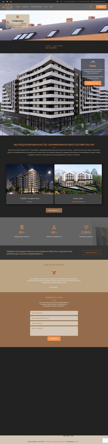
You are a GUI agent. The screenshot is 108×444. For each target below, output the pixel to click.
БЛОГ (51, 6)
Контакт (101, 7)
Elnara (91, 7)
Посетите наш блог (91, 252)
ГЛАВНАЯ (18, 6)
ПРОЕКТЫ (25, 6)
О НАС (46, 6)
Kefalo (77, 441)
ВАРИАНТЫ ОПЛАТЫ (36, 6)
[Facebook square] (57, 1)
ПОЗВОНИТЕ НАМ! (92, 83)
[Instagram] (61, 1)
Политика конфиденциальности (55, 441)
